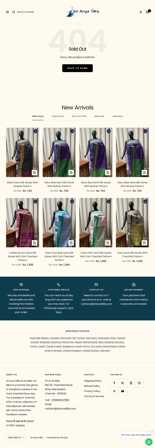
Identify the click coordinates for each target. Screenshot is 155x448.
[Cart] (147, 11)
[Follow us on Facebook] (114, 383)
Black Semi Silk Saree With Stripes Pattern (22, 184)
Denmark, (66, 338)
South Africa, (83, 346)
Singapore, (68, 346)
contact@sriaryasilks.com (96, 304)
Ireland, (121, 338)
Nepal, (78, 342)
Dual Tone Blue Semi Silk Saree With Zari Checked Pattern (59, 256)
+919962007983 (60, 400)
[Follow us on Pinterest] (114, 391)
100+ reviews (17, 425)
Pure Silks (58, 116)
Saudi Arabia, (54, 346)
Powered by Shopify (57, 437)
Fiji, (74, 338)
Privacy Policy (92, 391)
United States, (91, 350)
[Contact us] (149, 442)
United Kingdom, (72, 350)
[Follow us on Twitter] (123, 383)
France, (80, 338)
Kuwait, (35, 342)
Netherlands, (90, 342)
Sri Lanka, (96, 346)
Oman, (34, 346)
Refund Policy (92, 386)
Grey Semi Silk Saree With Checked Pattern (132, 254)
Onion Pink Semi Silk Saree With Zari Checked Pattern (96, 254)
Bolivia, (45, 338)
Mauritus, (56, 342)
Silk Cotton (79, 116)
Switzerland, (110, 346)
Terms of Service (94, 396)
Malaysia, (45, 342)
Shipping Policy (93, 381)
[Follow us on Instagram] (139, 383)
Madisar (99, 116)
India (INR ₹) (14, 437)
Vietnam (105, 350)
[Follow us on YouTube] (123, 391)
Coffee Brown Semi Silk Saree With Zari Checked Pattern (22, 256)
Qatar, (42, 346)
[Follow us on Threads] (131, 383)
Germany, (91, 338)
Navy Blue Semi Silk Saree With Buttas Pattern (59, 184)
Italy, (113, 338)
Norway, (119, 342)
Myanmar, (68, 342)
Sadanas (118, 116)
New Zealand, (106, 342)
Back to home (77, 68)
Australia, (35, 338)
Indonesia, (104, 338)
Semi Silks (38, 116)
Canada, (54, 338)
